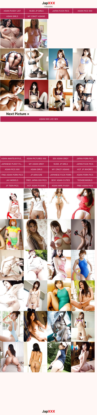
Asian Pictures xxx (36, 158)
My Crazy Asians (36, 16)
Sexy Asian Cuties (60, 180)
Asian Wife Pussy (60, 185)
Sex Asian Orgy (60, 158)
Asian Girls (12, 16)
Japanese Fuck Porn (60, 175)
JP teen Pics (12, 185)
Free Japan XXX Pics (36, 180)
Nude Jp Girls (36, 11)
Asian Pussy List (12, 11)
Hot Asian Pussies (36, 185)
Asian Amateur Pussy (12, 158)
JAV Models (12, 180)
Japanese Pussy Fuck (12, 164)
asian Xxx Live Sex (48, 119)
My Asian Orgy (36, 164)
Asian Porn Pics (85, 175)
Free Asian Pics (85, 185)
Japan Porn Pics (85, 158)
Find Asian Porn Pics (12, 175)
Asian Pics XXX (85, 11)
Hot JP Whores (85, 169)
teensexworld (85, 180)
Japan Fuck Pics (60, 11)
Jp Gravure (36, 175)
